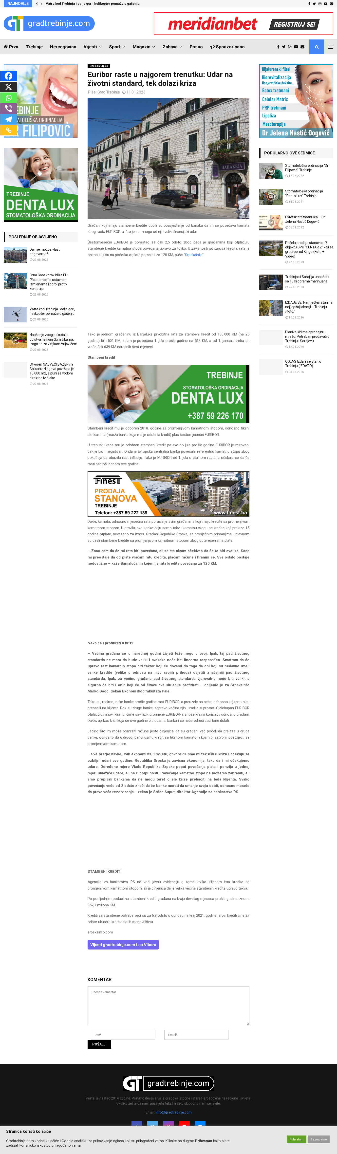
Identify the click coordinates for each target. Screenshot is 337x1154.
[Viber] (8, 108)
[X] (8, 86)
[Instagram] (291, 47)
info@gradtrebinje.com (174, 1112)
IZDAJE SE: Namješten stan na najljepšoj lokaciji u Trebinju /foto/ (309, 306)
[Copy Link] (8, 130)
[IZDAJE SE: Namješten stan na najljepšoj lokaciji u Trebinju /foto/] (271, 308)
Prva (13, 46)
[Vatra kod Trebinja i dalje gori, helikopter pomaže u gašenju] (15, 314)
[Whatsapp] (8, 97)
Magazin (141, 46)
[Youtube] (297, 47)
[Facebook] (279, 47)
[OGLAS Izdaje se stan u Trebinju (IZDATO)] (271, 367)
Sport (115, 46)
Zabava (170, 46)
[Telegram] (8, 119)
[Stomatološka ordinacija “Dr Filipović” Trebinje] (271, 171)
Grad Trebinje (108, 92)
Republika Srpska (99, 66)
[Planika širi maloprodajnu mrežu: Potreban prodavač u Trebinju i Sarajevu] (271, 337)
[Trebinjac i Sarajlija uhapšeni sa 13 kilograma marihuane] (271, 282)
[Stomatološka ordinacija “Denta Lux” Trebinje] (271, 197)
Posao (196, 46)
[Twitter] (285, 47)
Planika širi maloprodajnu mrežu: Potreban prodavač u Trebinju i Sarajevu (307, 336)
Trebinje (34, 46)
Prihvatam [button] (296, 1139)
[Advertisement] (168, 296)
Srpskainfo (193, 255)
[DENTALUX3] (168, 422)
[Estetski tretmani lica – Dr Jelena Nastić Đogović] (271, 222)
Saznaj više (319, 1139)
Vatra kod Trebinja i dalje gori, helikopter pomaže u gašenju (93, 3)
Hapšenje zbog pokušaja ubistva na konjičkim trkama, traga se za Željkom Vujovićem (53, 339)
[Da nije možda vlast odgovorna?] (15, 255)
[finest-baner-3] (168, 515)
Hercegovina (63, 46)
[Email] (303, 47)
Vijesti (90, 46)
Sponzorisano (230, 46)
